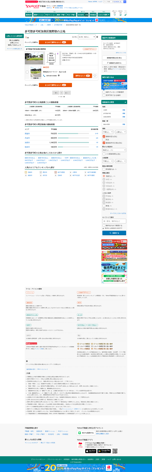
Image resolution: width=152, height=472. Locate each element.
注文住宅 (81, 15)
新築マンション (39, 15)
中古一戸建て (71, 15)
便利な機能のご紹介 (102, 434)
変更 (124, 110)
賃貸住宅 (29, 15)
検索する (116, 233)
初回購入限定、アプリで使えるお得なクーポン (69, 8)
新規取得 (60, 6)
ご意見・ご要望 (100, 459)
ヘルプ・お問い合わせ (114, 459)
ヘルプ (100, 1)
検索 (124, 1)
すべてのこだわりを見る (118, 213)
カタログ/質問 (102, 15)
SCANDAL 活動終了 (118, 1)
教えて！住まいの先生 (48, 443)
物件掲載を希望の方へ (79, 459)
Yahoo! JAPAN (92, 1)
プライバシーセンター (54, 459)
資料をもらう (82, 75)
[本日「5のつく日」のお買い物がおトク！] (49, 1)
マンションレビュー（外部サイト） (72, 409)
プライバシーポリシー (38, 459)
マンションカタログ (31, 443)
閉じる (66, 35)
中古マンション (50, 15)
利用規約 (67, 459)
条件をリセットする (121, 52)
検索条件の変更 (108, 102)
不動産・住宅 (29, 431)
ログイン (49, 8)
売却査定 (93, 15)
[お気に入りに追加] (95, 75)
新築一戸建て (61, 15)
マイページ (116, 69)
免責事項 (90, 459)
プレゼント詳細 (39, 348)
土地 (86, 15)
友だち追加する (88, 433)
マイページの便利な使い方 (14, 48)
